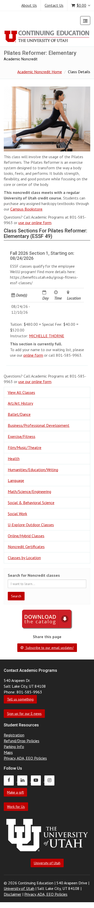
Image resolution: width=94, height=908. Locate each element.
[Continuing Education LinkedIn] (24, 780)
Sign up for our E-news (24, 713)
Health (14, 458)
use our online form (34, 222)
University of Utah (47, 863)
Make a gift (15, 792)
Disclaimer (12, 894)
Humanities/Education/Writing (33, 469)
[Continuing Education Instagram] (50, 780)
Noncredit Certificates (26, 546)
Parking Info (14, 746)
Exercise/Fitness (21, 436)
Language (16, 480)
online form (33, 355)
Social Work (17, 513)
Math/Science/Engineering (29, 491)
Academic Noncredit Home (39, 71)
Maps (8, 752)
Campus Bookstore (26, 209)
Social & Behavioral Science (31, 502)
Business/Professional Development (38, 425)
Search (16, 596)
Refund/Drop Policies (21, 740)
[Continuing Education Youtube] (37, 780)
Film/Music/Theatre (24, 447)
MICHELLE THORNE (46, 335)
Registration (14, 734)
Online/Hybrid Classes (26, 535)
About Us (29, 5)
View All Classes (21, 392)
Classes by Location (24, 557)
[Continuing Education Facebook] (10, 780)
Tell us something (20, 699)
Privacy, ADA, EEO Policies (25, 758)
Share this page (47, 636)
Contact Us (54, 5)
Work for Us (16, 806)
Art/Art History (20, 403)
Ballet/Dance (19, 414)
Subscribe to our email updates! (49, 647)
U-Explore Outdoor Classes (31, 524)
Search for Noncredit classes (34, 575)
